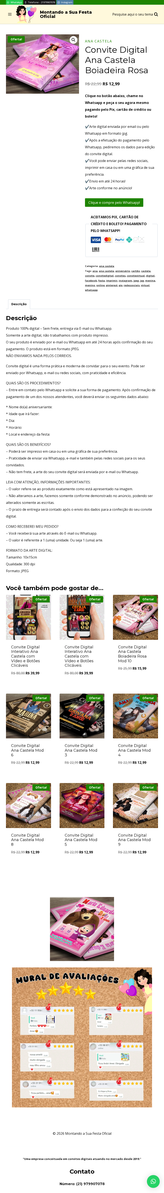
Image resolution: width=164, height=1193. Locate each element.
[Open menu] (10, 14)
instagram (125, 280)
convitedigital (105, 275)
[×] (153, 1181)
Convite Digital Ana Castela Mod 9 (134, 840)
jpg (142, 280)
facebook (91, 280)
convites (120, 275)
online (100, 285)
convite (89, 275)
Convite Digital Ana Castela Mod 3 (81, 750)
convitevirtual (136, 275)
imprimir (111, 280)
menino (90, 285)
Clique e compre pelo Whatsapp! (114, 202)
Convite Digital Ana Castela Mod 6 (27, 750)
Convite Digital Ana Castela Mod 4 (134, 750)
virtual (145, 285)
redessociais (132, 285)
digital (150, 275)
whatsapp (91, 290)
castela (146, 271)
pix (120, 285)
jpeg (136, 280)
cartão (135, 271)
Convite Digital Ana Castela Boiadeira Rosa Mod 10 (132, 654)
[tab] (19, 304)
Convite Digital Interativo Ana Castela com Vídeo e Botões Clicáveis (25, 656)
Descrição (19, 304)
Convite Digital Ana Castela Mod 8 (27, 840)
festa (101, 280)
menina (150, 280)
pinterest (111, 285)
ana (95, 271)
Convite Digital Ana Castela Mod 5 (81, 840)
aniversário (122, 271)
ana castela (98, 41)
